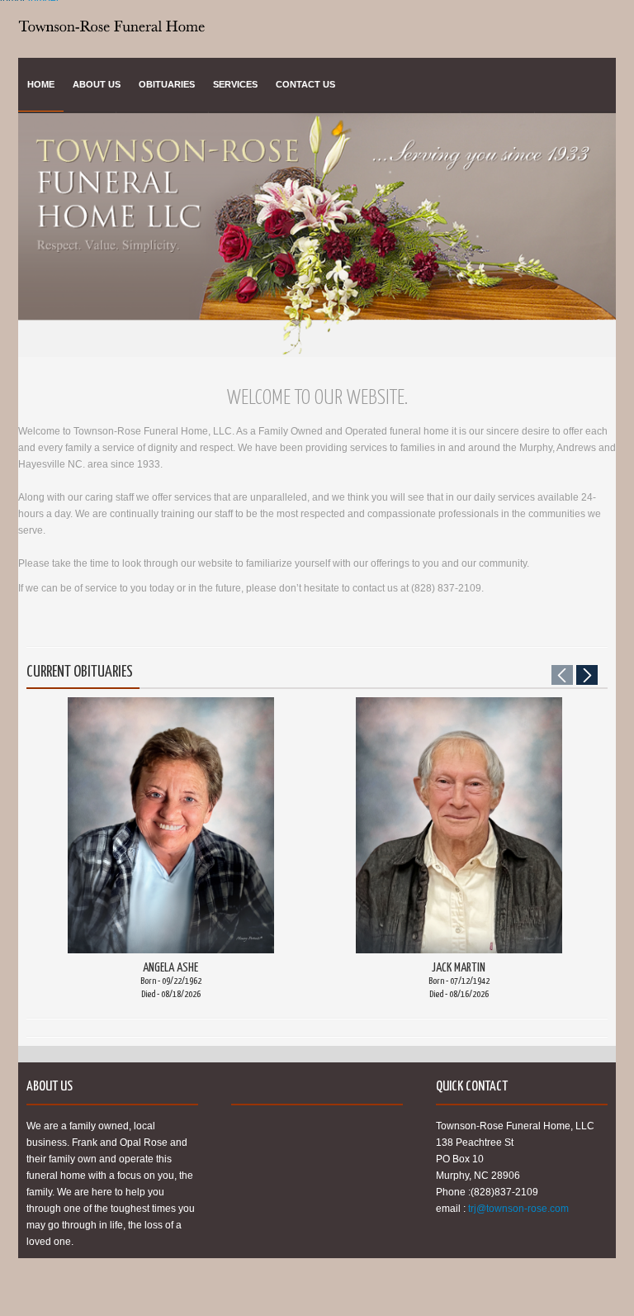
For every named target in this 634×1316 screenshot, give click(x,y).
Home (40, 84)
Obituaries (167, 84)
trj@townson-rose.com (518, 1208)
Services (235, 84)
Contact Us (305, 84)
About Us (97, 84)
